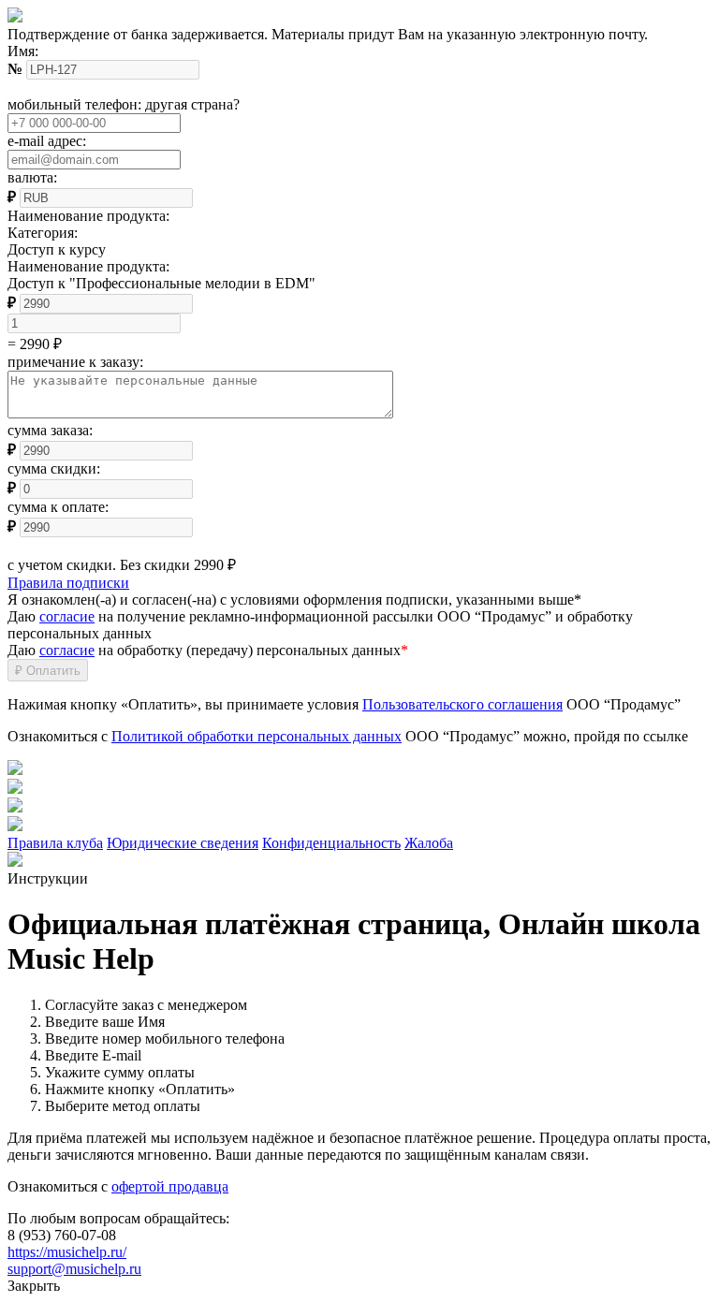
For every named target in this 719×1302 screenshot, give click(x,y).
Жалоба (428, 843)
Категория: (42, 233)
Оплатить (48, 671)
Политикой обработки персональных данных (256, 736)
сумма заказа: (50, 430)
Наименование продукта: (88, 266)
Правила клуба (55, 843)
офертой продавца (169, 1186)
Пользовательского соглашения (462, 704)
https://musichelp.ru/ (66, 1252)
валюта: (32, 177)
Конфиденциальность (331, 843)
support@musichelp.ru (74, 1269)
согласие (67, 616)
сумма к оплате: (58, 507)
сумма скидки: (53, 468)
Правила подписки (68, 583)
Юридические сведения (182, 843)
